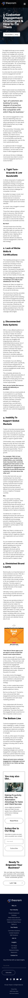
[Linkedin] (14, 979)
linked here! (6, 765)
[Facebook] (7, 979)
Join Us (14, 938)
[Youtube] (17, 979)
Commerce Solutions (14, 930)
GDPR (10, 500)
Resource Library (14, 950)
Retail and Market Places (14, 922)
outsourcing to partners (11, 295)
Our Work (14, 948)
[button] (24, 4)
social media (6, 615)
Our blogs (14, 945)
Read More (14, 821)
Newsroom (14, 952)
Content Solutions (14, 933)
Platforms (14, 924)
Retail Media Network (14, 917)
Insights (14, 942)
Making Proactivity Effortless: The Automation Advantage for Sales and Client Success (14, 799)
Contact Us (14, 955)
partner (9, 543)
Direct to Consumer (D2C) (14, 920)
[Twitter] (20, 979)
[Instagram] (10, 979)
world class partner (8, 753)
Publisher (14, 915)
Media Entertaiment (14, 913)
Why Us (14, 905)
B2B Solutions (14, 935)
